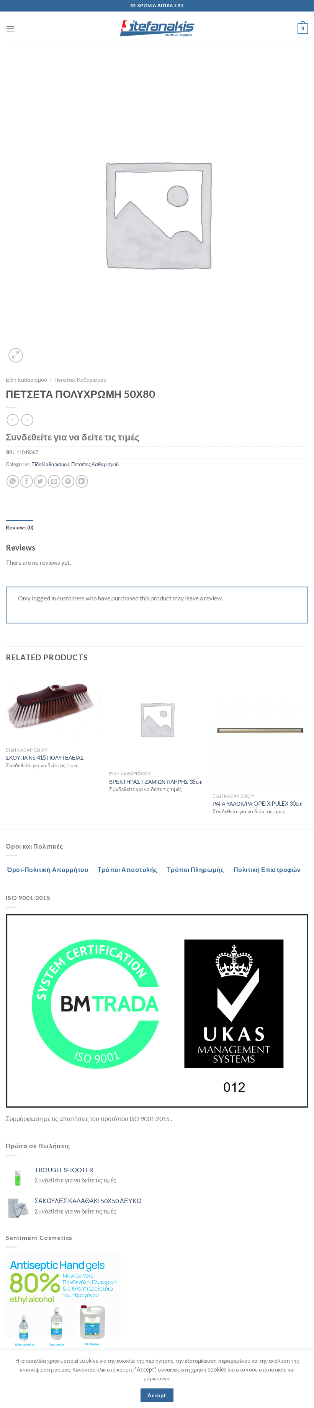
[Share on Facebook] (26, 481)
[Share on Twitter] (40, 481)
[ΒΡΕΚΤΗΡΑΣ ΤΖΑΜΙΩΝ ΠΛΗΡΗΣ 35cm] (157, 719)
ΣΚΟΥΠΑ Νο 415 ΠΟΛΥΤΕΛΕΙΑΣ (45, 757)
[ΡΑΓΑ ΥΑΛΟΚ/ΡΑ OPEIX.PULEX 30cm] (260, 730)
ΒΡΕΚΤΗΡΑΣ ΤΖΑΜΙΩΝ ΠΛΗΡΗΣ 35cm (156, 781)
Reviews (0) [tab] (19, 527)
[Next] (308, 750)
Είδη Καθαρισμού (26, 380)
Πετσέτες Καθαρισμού (80, 380)
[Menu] (10, 28)
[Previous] (6, 750)
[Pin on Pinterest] (68, 481)
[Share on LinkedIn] (81, 481)
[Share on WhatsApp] (13, 481)
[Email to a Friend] (54, 481)
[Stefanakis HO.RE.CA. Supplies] (157, 29)
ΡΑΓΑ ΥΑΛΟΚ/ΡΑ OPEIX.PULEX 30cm (258, 803)
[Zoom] (15, 355)
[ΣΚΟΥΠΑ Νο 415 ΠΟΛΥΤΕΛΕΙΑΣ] (53, 707)
